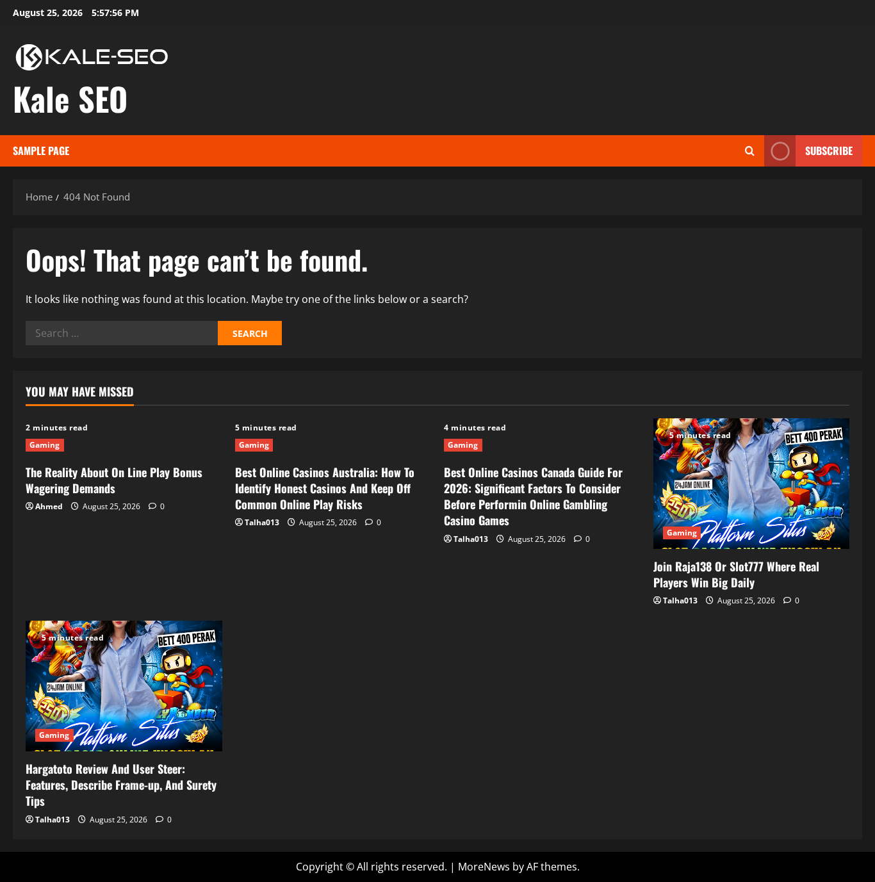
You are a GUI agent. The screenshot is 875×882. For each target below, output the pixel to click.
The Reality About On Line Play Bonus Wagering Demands (114, 480)
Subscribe (829, 150)
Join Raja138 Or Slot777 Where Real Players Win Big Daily (736, 574)
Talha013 (262, 522)
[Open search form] (750, 150)
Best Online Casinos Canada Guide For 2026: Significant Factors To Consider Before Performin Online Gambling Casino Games (533, 496)
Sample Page (41, 150)
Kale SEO (70, 98)
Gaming (44, 444)
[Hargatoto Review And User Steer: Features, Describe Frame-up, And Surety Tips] (124, 686)
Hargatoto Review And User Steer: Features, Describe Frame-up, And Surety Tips (121, 784)
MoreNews (484, 867)
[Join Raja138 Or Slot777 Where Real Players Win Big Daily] (751, 483)
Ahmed (49, 506)
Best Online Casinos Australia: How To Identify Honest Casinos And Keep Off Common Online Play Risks (324, 488)
